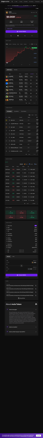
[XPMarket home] (5, 1)
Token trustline (8, 287)
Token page (8, 284)
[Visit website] (18, 36)
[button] (7, 44)
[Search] (12, 1)
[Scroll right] (37, 6)
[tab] (9, 70)
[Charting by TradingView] (7, 62)
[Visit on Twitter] (11, 36)
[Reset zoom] (7, 47)
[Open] (42, 1)
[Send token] (32, 36)
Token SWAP (8, 294)
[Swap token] (25, 36)
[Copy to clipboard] (36, 12)
